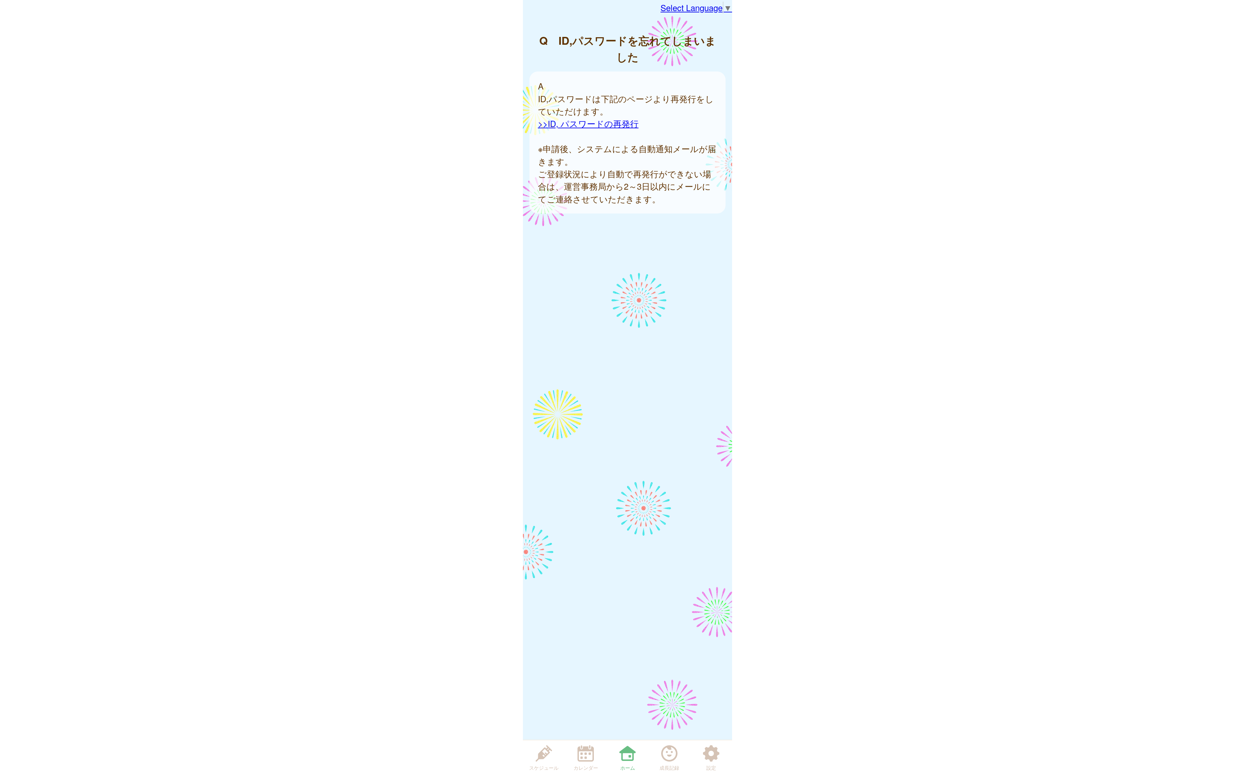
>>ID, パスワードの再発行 (588, 123)
